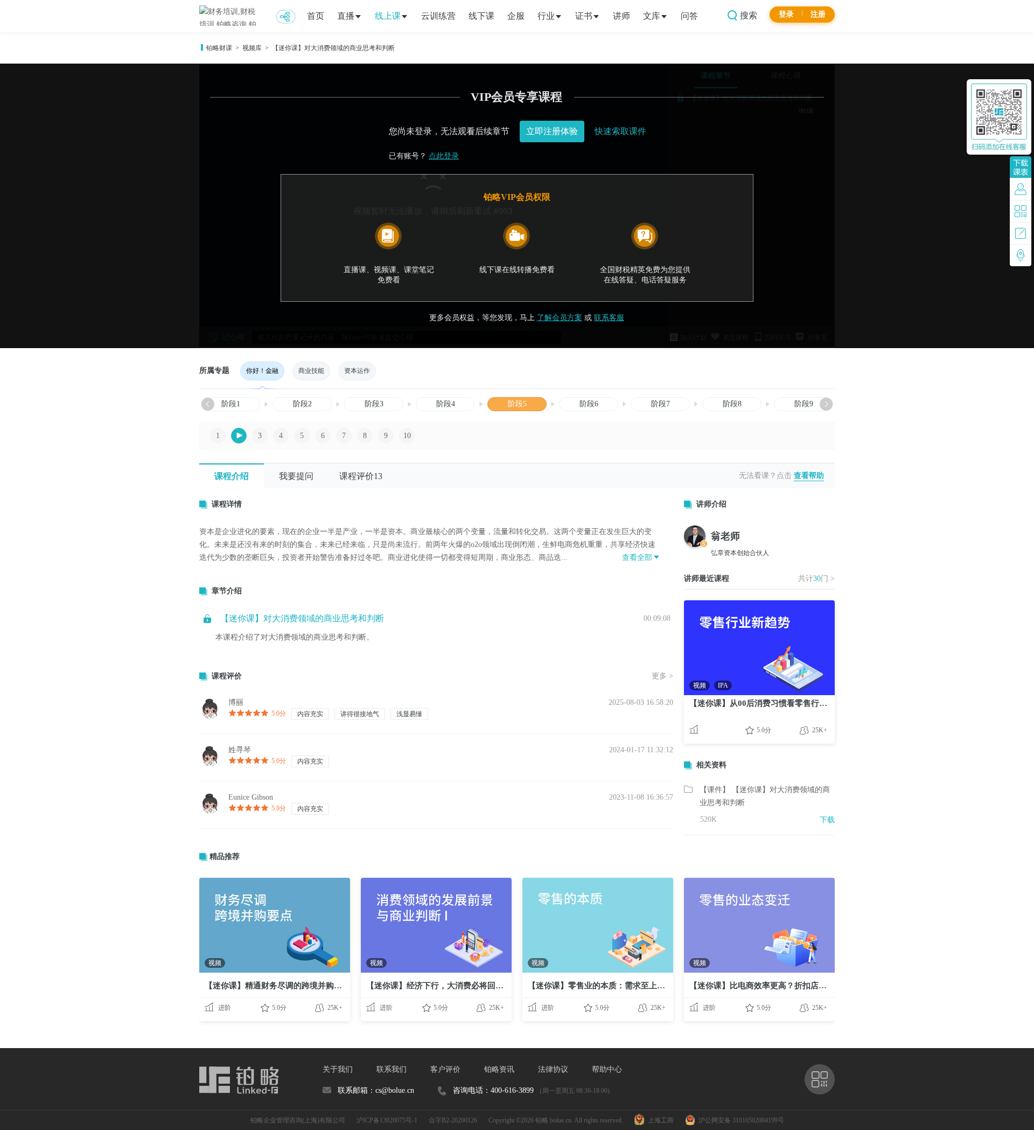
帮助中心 (607, 1069)
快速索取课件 (620, 131)
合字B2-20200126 (453, 1120)
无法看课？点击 (765, 476)
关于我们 (338, 1069)
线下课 (481, 15)
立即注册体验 (552, 131)
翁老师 (725, 536)
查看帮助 (809, 476)
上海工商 (659, 1120)
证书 (583, 15)
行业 (546, 15)
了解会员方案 (559, 318)
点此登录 (444, 156)
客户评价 (445, 1069)
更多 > (662, 676)
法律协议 (553, 1069)
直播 (345, 15)
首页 (315, 15)
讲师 (621, 15)
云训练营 (438, 15)
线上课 (388, 15)
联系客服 (609, 318)
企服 (516, 15)
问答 (689, 15)
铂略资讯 (499, 1069)
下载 (827, 820)
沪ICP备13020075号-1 (387, 1120)
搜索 (747, 15)
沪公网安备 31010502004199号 (739, 1120)
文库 (651, 15)
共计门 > (816, 578)
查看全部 (637, 557)
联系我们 (391, 1069)
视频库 (252, 48)
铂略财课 (219, 48)
